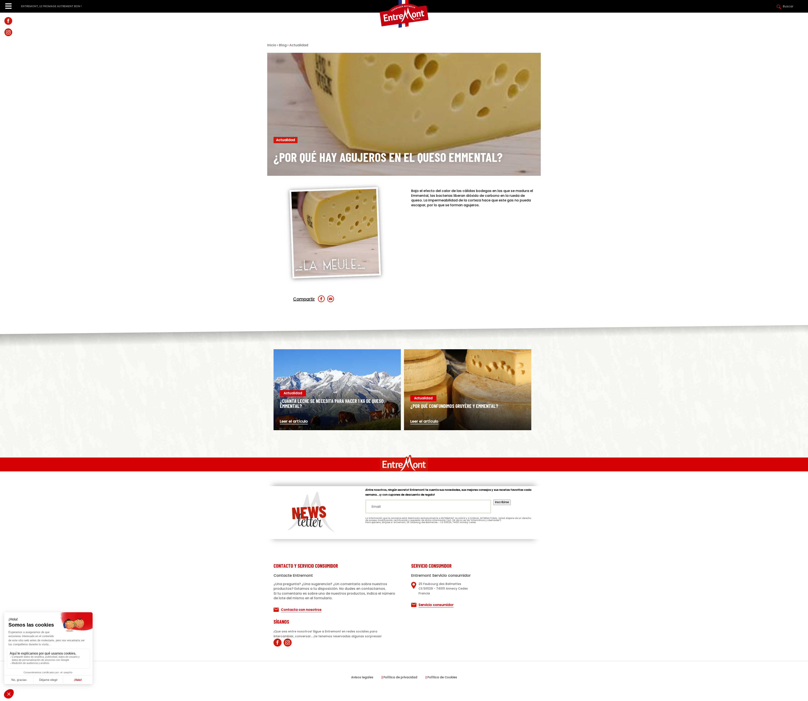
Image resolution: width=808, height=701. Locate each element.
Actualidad (298, 45)
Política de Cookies (442, 677)
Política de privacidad (400, 677)
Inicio (271, 45)
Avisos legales (362, 677)
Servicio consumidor (436, 604)
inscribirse (502, 502)
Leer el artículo (294, 421)
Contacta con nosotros (301, 609)
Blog (283, 45)
